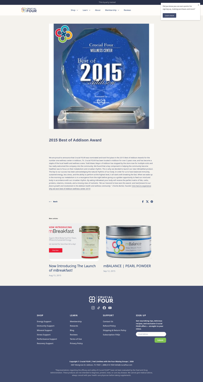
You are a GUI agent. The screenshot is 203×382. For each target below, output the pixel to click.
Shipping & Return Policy (114, 330)
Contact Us (108, 321)
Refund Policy (109, 326)
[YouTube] (110, 307)
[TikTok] (98, 307)
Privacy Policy (76, 343)
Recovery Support (45, 343)
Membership (76, 321)
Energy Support (44, 321)
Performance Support (47, 339)
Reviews (74, 334)
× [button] (198, 4)
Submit (160, 340)
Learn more (169, 15)
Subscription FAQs (111, 334)
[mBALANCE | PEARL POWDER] (128, 242)
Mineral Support (44, 330)
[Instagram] (93, 307)
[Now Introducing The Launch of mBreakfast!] (74, 242)
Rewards (74, 326)
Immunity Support (45, 326)
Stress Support (44, 334)
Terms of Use (76, 339)
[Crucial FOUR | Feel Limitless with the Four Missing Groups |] (29, 10)
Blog (72, 330)
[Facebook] (104, 307)
